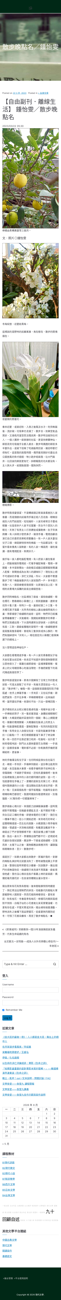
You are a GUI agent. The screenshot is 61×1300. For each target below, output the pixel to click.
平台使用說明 (21, 1278)
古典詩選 (20, 1206)
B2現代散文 (8, 1168)
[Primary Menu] (30, 8)
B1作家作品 (46, 1220)
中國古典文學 (9, 1239)
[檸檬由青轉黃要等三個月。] (30, 178)
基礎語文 (7, 1256)
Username (8, 984)
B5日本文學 (8, 1189)
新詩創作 (35, 1206)
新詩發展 (38, 1220)
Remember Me (13, 1009)
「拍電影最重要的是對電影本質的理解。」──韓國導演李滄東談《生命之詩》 (30, 1070)
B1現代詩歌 (8, 1162)
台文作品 (13, 1206)
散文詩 (29, 1212)
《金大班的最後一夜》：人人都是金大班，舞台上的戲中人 (30, 1039)
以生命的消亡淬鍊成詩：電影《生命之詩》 (25, 1063)
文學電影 (42, 1206)
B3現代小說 (8, 1173)
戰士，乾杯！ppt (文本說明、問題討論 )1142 (26, 1078)
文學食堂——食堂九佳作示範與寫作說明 (23, 1094)
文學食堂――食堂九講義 (15, 1089)
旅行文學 (50, 1206)
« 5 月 (5, 1143)
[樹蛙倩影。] (30, 486)
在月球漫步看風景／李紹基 (16, 1046)
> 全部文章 (43, 93)
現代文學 (7, 1245)
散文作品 (23, 1212)
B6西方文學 (8, 1184)
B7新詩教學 (8, 1178)
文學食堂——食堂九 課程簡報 (18, 1083)
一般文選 (5, 1206)
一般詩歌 (41, 1212)
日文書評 (15, 1212)
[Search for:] (30, 964)
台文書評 (27, 1206)
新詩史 (22, 1220)
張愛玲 (35, 1212)
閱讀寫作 (7, 1250)
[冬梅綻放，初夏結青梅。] (30, 280)
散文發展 (8, 1212)
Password (7, 997)
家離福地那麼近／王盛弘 (15, 1052)
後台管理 (8, 1278)
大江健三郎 (30, 1220)
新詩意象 (55, 1220)
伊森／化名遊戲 (10, 1057)
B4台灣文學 (8, 1195)
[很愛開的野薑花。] (30, 379)
